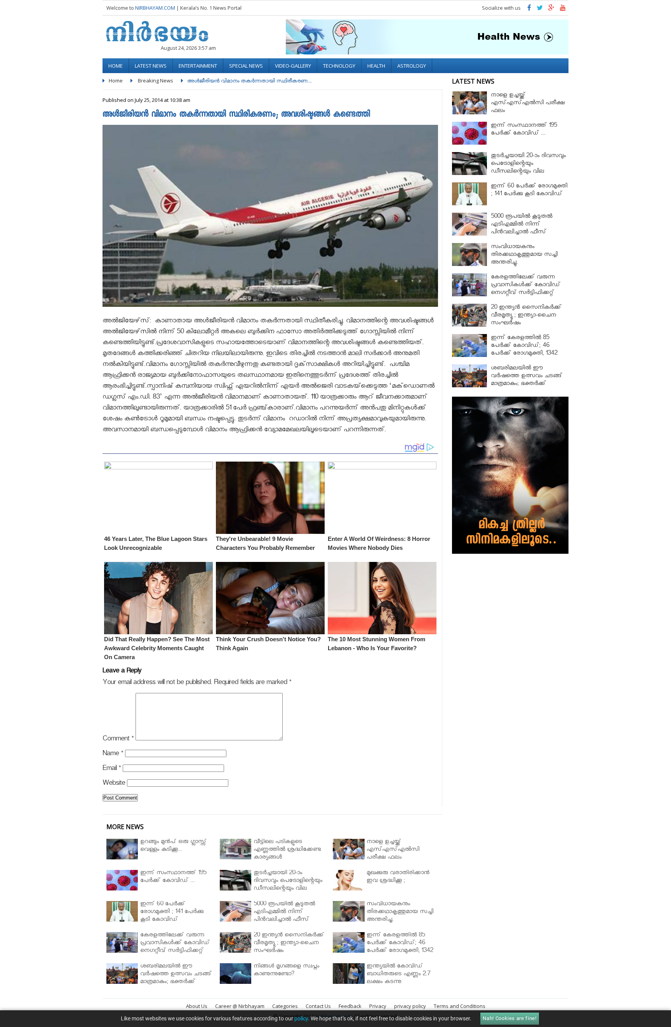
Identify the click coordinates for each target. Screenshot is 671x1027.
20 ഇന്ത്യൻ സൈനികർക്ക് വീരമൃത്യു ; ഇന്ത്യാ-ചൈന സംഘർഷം (526, 316)
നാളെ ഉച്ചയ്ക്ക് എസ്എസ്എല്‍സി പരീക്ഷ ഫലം (528, 103)
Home (115, 65)
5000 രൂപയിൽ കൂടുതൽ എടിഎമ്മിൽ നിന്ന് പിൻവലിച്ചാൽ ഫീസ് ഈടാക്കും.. (521, 229)
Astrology (411, 65)
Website (114, 784)
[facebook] (529, 9)
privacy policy (410, 1006)
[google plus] (551, 9)
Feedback (350, 1006)
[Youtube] (563, 9)
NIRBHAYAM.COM (155, 7)
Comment (118, 740)
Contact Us (318, 1006)
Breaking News (155, 80)
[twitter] (540, 9)
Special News (246, 65)
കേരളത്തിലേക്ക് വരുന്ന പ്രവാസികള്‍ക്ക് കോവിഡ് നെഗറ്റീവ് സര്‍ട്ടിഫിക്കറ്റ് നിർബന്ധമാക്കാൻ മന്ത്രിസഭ (528, 289)
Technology (339, 65)
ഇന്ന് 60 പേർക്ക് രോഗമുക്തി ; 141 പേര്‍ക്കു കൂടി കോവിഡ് (529, 190)
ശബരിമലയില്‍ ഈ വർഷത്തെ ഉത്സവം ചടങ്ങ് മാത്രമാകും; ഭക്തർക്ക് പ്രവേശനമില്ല (526, 380)
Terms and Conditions (459, 1006)
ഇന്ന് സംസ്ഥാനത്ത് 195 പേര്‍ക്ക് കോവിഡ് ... (524, 130)
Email (112, 769)
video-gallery (293, 65)
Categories (285, 1006)
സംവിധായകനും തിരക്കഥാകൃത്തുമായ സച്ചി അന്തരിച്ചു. (524, 255)
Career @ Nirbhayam (239, 1006)
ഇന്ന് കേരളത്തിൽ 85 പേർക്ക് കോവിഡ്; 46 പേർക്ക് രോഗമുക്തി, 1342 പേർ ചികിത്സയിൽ (524, 350)
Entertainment (198, 65)
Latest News (151, 65)
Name (113, 754)
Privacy (377, 1006)
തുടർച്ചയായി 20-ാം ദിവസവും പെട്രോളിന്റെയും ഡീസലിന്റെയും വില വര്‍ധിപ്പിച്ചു (528, 168)
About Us (196, 1006)
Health (376, 65)
